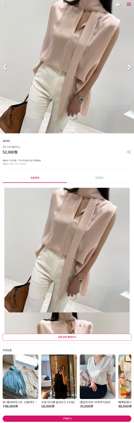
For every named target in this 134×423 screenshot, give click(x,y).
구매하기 (67, 418)
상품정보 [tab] (34, 177)
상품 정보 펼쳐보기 (67, 337)
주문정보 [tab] (99, 177)
